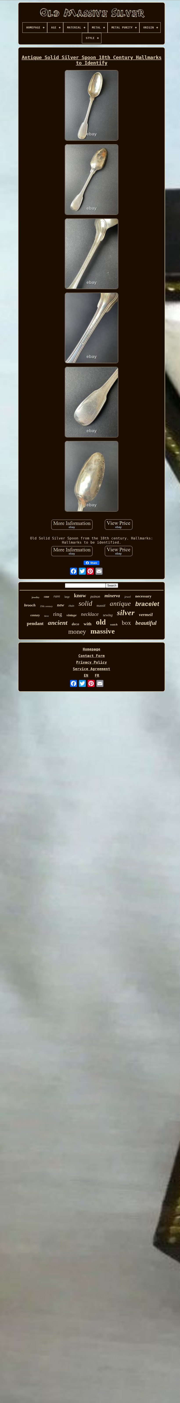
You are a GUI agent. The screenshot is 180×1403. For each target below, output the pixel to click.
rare (57, 596)
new (60, 605)
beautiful (146, 623)
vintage (72, 615)
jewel (127, 596)
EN (86, 675)
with (88, 624)
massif (101, 605)
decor (46, 616)
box (126, 623)
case (46, 596)
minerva (112, 595)
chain (71, 605)
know (80, 595)
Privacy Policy (91, 662)
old (101, 622)
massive (102, 631)
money (77, 631)
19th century (46, 606)
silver (126, 612)
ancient (57, 622)
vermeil (146, 614)
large (67, 596)
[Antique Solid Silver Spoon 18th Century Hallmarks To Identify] (91, 106)
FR (97, 675)
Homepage (91, 649)
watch (113, 624)
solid (85, 603)
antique (120, 603)
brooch (30, 605)
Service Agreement (91, 669)
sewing (108, 615)
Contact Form (91, 656)
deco (75, 624)
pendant (35, 623)
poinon (95, 596)
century (35, 615)
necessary (143, 596)
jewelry (36, 597)
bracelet (147, 604)
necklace (90, 614)
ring (57, 614)
